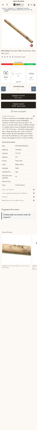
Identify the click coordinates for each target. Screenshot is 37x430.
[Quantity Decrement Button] (3, 89)
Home (3, 8)
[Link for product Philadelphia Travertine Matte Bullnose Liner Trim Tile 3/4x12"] (16, 249)
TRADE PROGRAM (18, 1)
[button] (18, 31)
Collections (11, 8)
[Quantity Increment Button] (33, 89)
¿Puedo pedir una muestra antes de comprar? (16, 216)
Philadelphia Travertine (22, 8)
